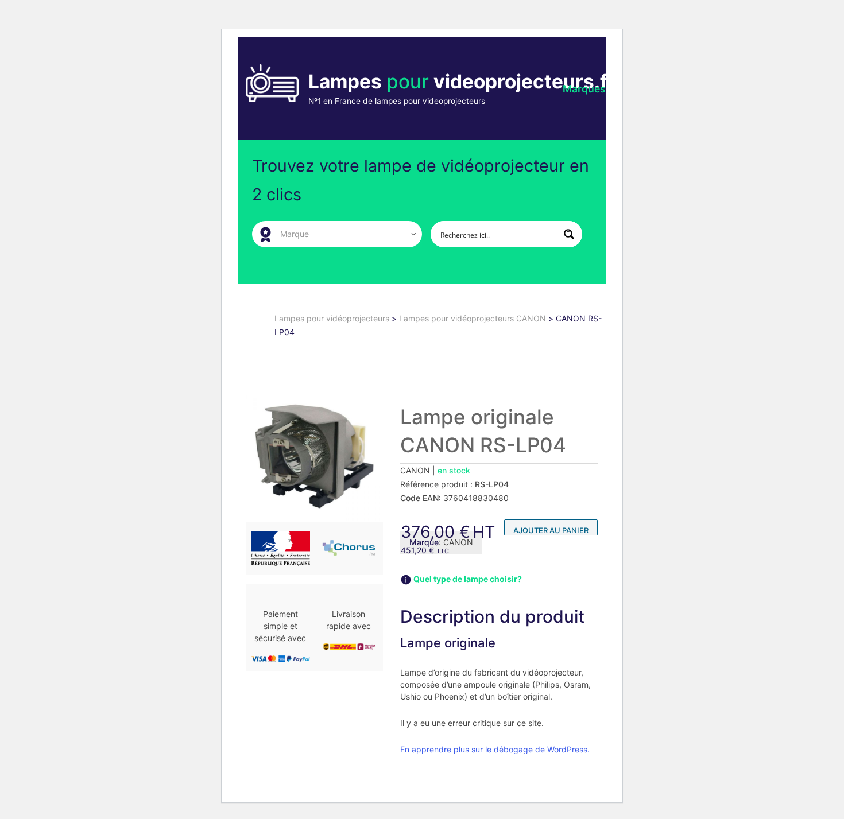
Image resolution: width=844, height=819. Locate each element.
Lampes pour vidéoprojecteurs (333, 318)
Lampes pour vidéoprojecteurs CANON (473, 318)
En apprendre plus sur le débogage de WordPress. (495, 749)
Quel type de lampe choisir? (467, 579)
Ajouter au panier (551, 530)
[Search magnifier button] (569, 234)
